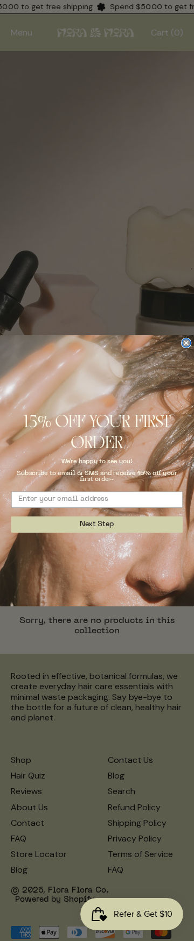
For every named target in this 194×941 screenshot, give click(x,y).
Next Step (97, 524)
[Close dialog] (186, 342)
